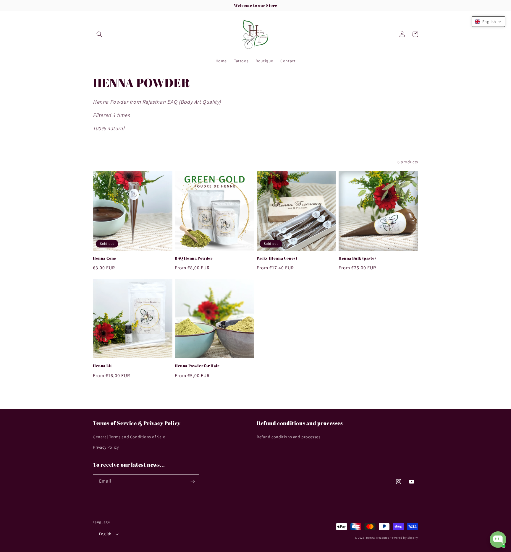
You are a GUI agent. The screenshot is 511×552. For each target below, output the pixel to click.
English (105, 533)
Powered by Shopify (404, 538)
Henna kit (102, 365)
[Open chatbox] (498, 539)
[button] (99, 34)
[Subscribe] (192, 481)
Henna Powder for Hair (197, 365)
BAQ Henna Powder (194, 258)
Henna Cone (104, 258)
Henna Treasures (377, 538)
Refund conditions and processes (289, 436)
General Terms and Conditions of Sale (129, 436)
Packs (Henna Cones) (277, 258)
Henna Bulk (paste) (357, 258)
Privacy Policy (106, 447)
